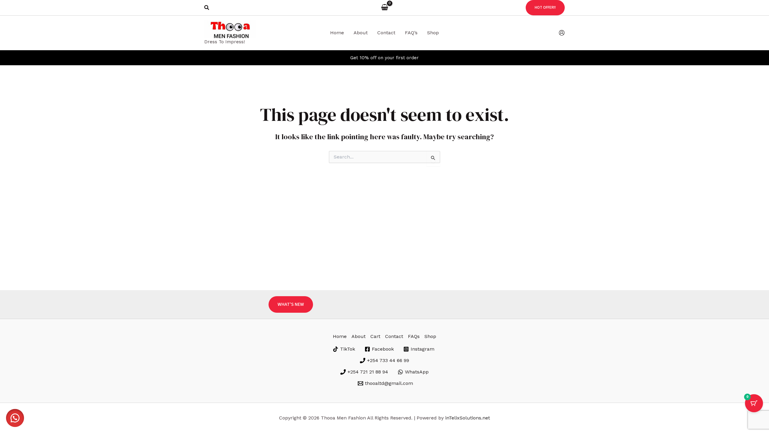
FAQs (414, 336)
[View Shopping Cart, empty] (384, 8)
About (358, 336)
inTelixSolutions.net (467, 418)
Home (340, 336)
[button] (207, 7)
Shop (430, 336)
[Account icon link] (562, 33)
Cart (375, 336)
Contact (394, 336)
